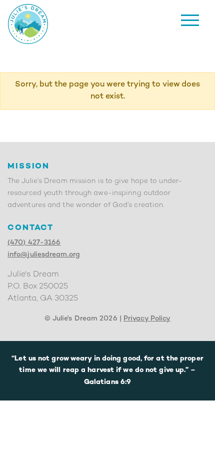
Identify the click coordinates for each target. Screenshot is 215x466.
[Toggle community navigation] (190, 20)
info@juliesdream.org (44, 254)
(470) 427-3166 (34, 242)
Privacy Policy (147, 318)
